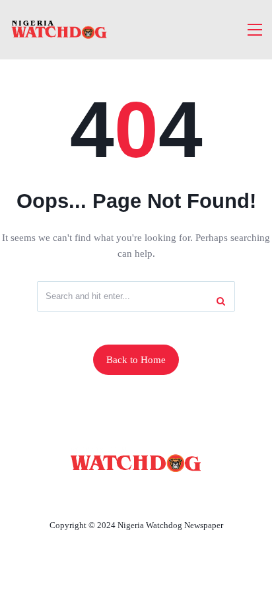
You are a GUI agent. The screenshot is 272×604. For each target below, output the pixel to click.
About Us (48, 494)
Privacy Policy (208, 494)
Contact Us (120, 494)
